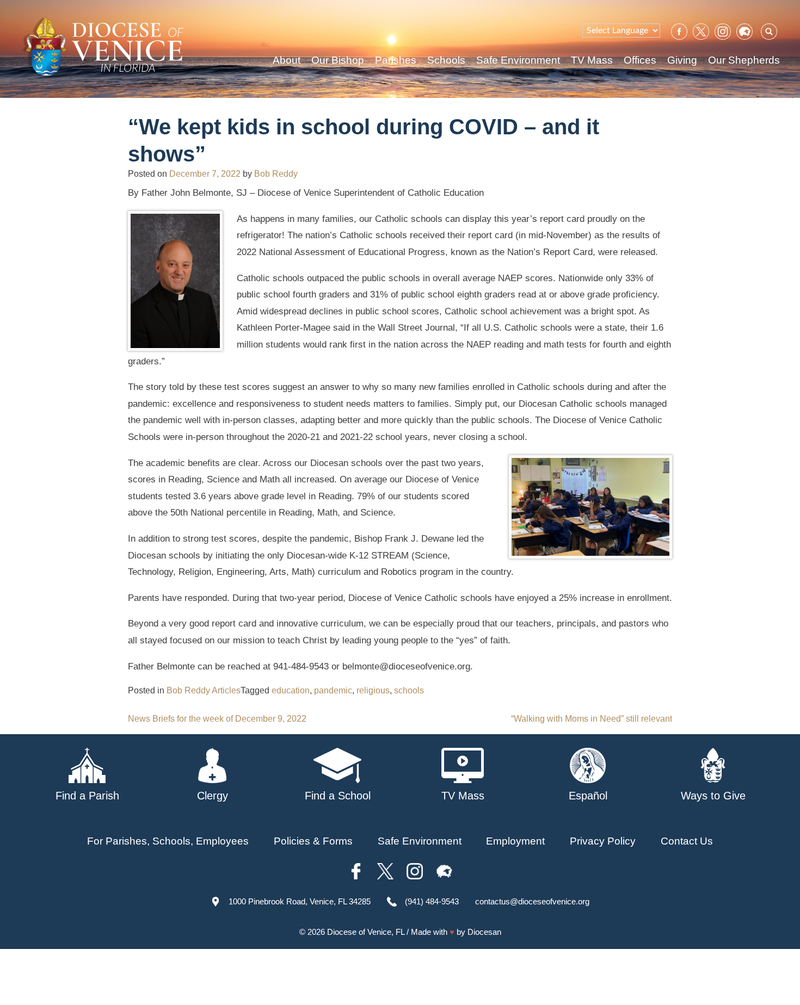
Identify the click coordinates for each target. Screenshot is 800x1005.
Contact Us (687, 841)
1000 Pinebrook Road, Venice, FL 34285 (300, 901)
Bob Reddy (276, 173)
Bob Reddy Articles (204, 690)
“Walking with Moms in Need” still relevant (591, 718)
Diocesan (484, 931)
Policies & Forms (313, 841)
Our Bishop (337, 60)
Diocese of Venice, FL (365, 931)
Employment (515, 841)
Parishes (395, 60)
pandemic (333, 690)
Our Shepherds (744, 60)
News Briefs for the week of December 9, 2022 (217, 718)
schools (409, 690)
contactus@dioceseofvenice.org (532, 901)
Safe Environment (518, 60)
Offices (640, 60)
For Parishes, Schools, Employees (168, 841)
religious (373, 690)
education (291, 690)
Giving (682, 60)
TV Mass (592, 60)
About (286, 60)
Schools (446, 60)
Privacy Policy (603, 841)
